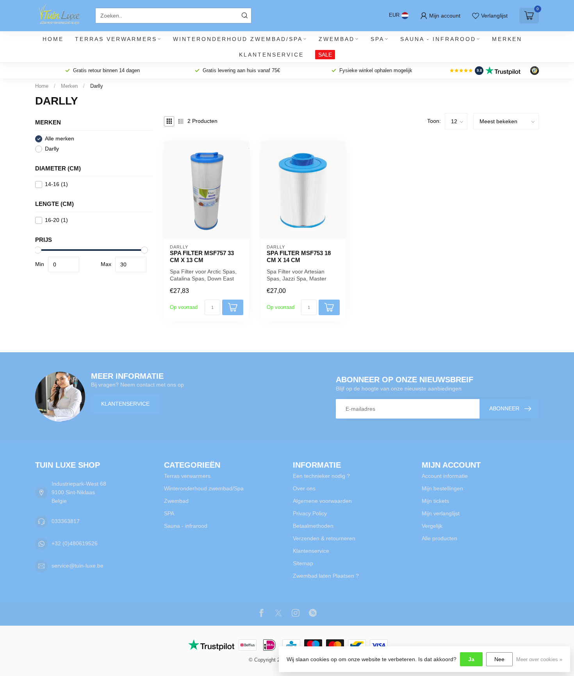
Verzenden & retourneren (324, 538)
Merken (507, 39)
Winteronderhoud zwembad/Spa (238, 39)
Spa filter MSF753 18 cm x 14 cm (299, 256)
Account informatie (445, 476)
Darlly (96, 86)
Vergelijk (432, 526)
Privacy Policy (310, 513)
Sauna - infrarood (438, 39)
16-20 (56, 220)
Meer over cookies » (539, 659)
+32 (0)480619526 (75, 543)
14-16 (56, 184)
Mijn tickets (435, 501)
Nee (499, 659)
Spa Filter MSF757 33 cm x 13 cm (202, 256)
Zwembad (337, 39)
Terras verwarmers (116, 39)
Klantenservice (271, 54)
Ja (471, 659)
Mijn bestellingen (442, 488)
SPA (377, 39)
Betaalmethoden (313, 526)
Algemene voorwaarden (322, 501)
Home (53, 39)
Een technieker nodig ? (321, 476)
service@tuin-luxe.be (77, 565)
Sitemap (303, 563)
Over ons (304, 488)
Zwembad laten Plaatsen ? (326, 576)
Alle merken (59, 139)
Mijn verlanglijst (441, 513)
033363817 (66, 521)
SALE (325, 54)
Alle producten (439, 538)
